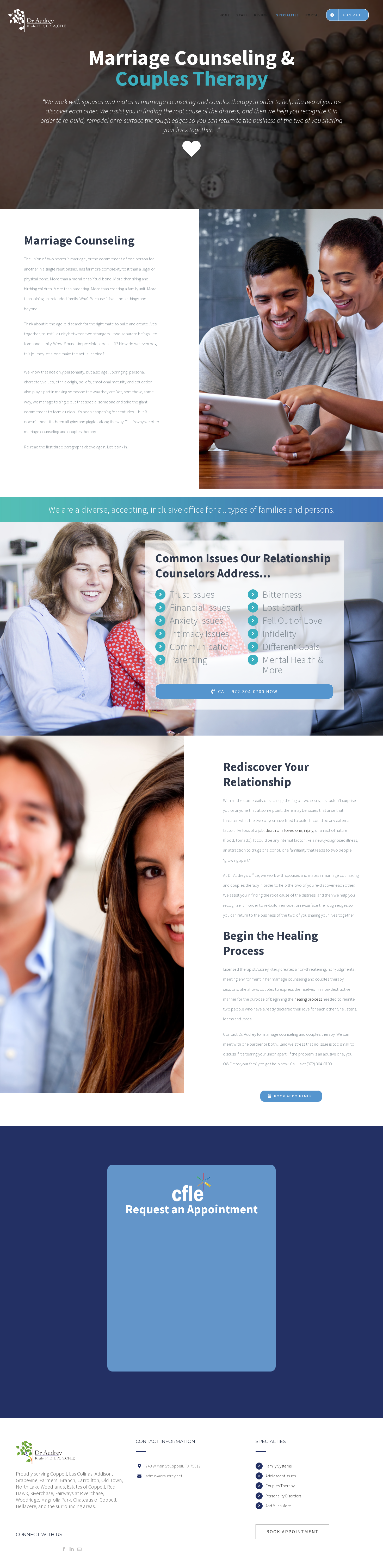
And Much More (278, 1505)
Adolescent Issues (280, 1475)
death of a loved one (283, 830)
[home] (45, 1444)
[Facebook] (64, 1549)
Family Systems (278, 1466)
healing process (308, 999)
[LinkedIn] (72, 1549)
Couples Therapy (280, 1485)
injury (308, 830)
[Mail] (79, 1549)
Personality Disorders (283, 1495)
